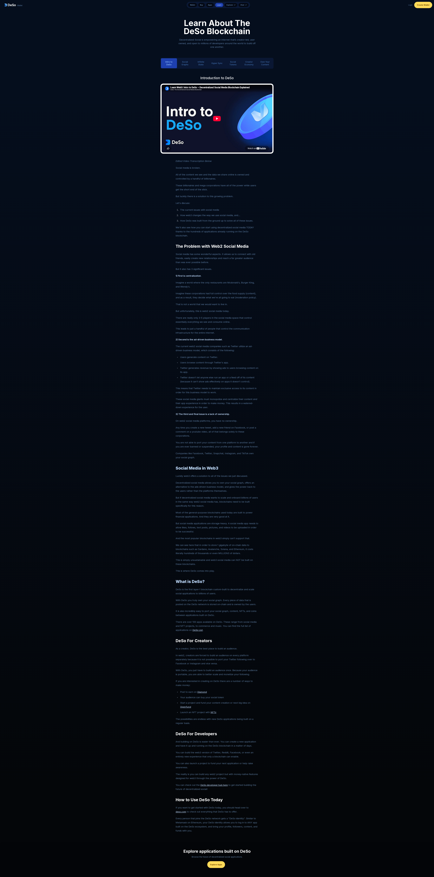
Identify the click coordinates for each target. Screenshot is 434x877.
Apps (210, 5)
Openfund (185, 707)
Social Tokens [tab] (233, 63)
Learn (219, 5)
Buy (201, 5)
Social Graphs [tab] (185, 63)
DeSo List (197, 630)
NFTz (213, 712)
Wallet (192, 5)
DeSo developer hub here (214, 785)
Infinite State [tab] (201, 63)
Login (410, 5)
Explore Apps (216, 864)
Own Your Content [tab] (265, 63)
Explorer (229, 5)
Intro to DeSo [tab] (168, 63)
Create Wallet (423, 5)
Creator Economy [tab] (249, 63)
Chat (242, 5)
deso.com (181, 811)
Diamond (202, 692)
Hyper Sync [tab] (217, 63)
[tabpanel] (217, 455)
